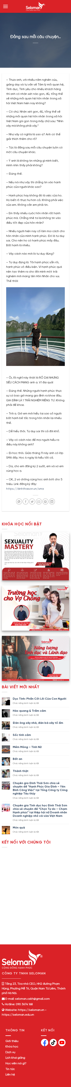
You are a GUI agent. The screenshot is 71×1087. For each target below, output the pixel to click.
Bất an (17, 759)
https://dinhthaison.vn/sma (25, 488)
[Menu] (5, 6)
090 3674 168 (24, 1004)
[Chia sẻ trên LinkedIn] (52, 501)
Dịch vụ (10, 1052)
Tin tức (10, 1069)
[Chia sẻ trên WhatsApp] (19, 501)
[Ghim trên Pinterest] (45, 501)
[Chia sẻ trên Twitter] (32, 501)
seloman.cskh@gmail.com (32, 998)
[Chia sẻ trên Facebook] (26, 501)
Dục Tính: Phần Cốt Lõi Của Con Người (39, 698)
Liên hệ (10, 1074)
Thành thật (20, 771)
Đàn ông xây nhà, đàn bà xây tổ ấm (38, 723)
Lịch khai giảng (15, 1057)
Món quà (19, 827)
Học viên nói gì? (15, 1063)
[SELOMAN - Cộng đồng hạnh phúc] (35, 6)
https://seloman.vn (31, 1010)
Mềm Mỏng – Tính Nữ (27, 747)
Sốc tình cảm (22, 735)
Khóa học (11, 1046)
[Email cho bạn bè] (39, 501)
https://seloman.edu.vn (18, 1014)
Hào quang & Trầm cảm (29, 710)
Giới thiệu (11, 1041)
